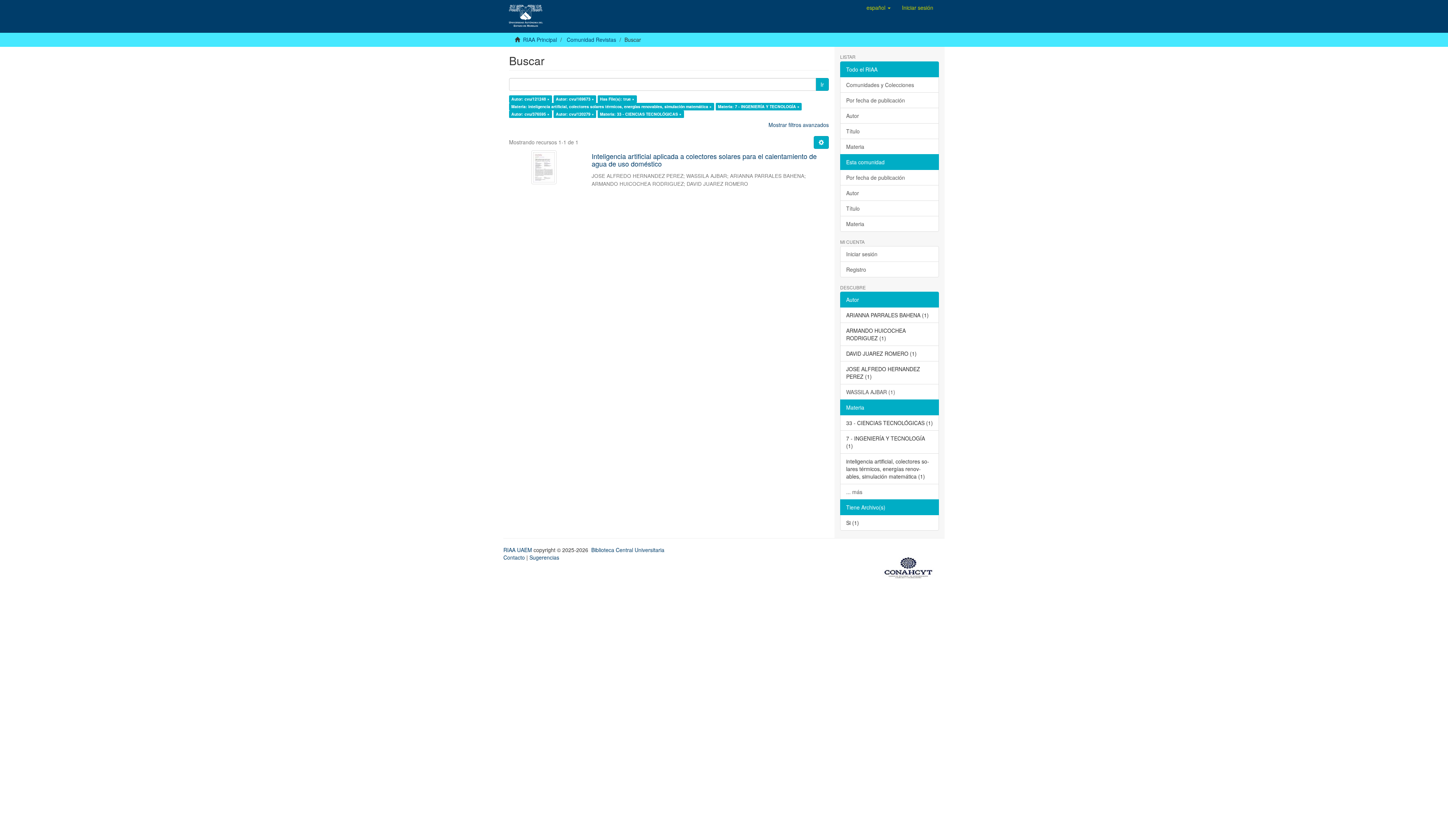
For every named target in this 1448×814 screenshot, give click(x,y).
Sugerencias (544, 557)
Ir (822, 84)
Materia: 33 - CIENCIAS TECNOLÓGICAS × (640, 114)
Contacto (514, 557)
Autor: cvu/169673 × (575, 99)
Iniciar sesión (861, 254)
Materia (855, 146)
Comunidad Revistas (591, 39)
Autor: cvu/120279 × (575, 114)
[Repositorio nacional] (911, 566)
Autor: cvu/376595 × (530, 114)
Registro (856, 269)
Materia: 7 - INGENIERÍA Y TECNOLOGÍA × (758, 106)
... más (854, 492)
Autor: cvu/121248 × (530, 99)
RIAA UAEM (518, 550)
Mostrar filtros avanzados (798, 125)
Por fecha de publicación (875, 100)
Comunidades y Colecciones (880, 85)
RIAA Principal (540, 39)
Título (853, 131)
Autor (852, 115)
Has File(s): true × (617, 99)
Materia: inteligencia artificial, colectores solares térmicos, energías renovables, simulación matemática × (611, 106)
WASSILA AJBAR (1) (870, 392)
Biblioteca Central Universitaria (627, 550)
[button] (878, 7)
